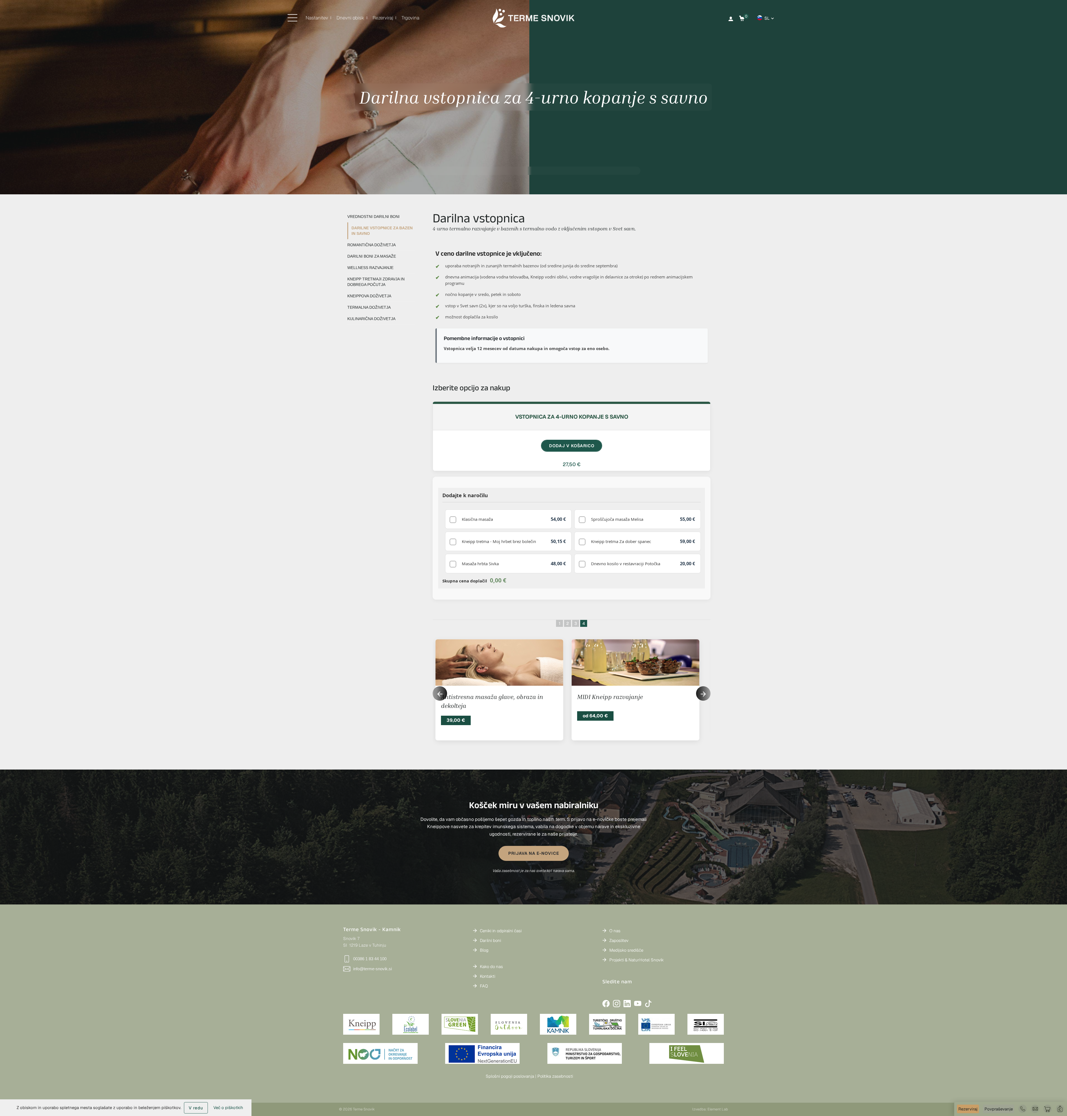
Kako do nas (491, 966)
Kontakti (487, 976)
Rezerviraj (383, 18)
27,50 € (571, 464)
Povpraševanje (998, 1109)
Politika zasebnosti (555, 1076)
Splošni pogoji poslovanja (510, 1076)
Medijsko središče (626, 950)
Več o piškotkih (228, 1107)
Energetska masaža (604, 696)
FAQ (484, 986)
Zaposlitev (619, 940)
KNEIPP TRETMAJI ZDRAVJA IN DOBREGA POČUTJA (376, 282)
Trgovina (410, 18)
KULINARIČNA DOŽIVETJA (371, 318)
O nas (614, 930)
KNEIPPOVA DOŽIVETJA (369, 296)
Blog (484, 950)
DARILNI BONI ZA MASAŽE (371, 256)
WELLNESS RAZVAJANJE (370, 267)
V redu (196, 1107)
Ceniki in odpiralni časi (501, 930)
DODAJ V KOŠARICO (571, 445)
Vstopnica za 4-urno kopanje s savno (571, 416)
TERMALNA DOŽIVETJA (369, 307)
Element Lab (717, 1109)
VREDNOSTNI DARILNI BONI (373, 216)
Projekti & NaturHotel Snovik (636, 959)
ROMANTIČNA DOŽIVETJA (371, 245)
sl (767, 18)
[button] (703, 693)
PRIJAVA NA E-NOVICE (533, 853)
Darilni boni (490, 940)
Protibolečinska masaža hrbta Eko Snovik (499, 696)
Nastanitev (317, 18)
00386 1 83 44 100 (370, 958)
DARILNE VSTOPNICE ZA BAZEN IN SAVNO (382, 231)
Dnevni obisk (350, 18)
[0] (742, 18)
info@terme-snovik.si (372, 968)
